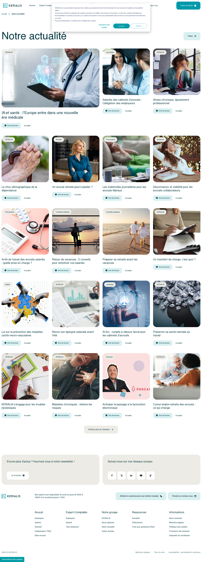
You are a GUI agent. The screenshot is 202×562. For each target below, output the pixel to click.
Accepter (121, 26)
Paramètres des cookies (104, 26)
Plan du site (159, 552)
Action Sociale (108, 531)
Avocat (32, 5)
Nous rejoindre (108, 522)
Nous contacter (175, 518)
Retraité (38, 526)
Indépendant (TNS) (43, 531)
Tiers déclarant (72, 526)
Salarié (38, 522)
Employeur (39, 518)
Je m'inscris (16, 475)
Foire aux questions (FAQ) (143, 526)
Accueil (4, 14)
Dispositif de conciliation (179, 535)
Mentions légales (176, 522)
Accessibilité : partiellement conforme (184, 552)
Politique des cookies (178, 526)
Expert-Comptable (47, 5)
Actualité (136, 518)
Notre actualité (108, 526)
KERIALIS (106, 518)
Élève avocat (40, 535)
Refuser (138, 26)
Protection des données (179, 531)
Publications (137, 522)
